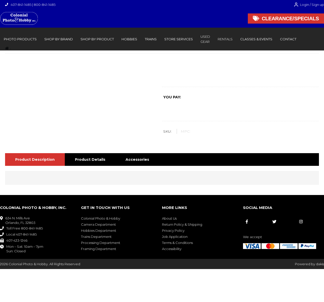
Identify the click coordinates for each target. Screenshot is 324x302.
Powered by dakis (309, 264)
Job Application (175, 237)
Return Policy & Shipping (182, 224)
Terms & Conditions (177, 243)
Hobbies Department (98, 230)
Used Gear (205, 39)
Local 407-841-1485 (21, 234)
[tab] (35, 159)
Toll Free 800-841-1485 (24, 228)
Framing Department (98, 249)
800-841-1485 (44, 5)
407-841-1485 (21, 5)
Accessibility (171, 249)
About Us (169, 218)
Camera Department (98, 224)
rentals (225, 39)
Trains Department (96, 237)
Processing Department (100, 243)
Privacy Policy (173, 230)
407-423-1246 (16, 240)
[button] (20, 39)
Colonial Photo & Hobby (100, 218)
